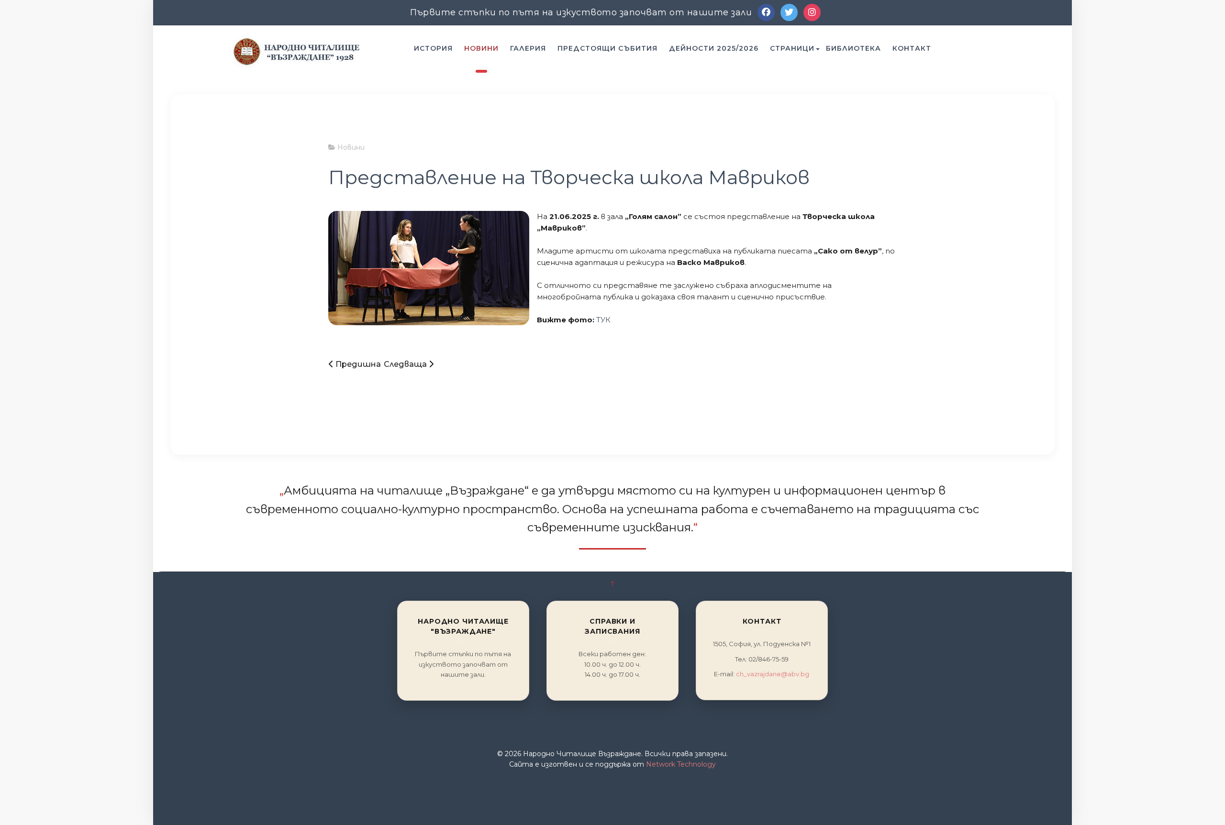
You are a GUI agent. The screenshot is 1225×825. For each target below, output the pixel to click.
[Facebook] (766, 12)
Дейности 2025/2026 (713, 48)
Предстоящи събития (607, 48)
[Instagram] (812, 12)
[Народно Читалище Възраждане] (296, 51)
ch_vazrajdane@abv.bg (772, 674)
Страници (792, 48)
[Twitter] (789, 12)
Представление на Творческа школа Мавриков (569, 177)
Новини (481, 48)
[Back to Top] (612, 584)
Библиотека (853, 48)
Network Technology (681, 764)
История (433, 48)
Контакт (911, 48)
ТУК (603, 319)
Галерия (528, 48)
